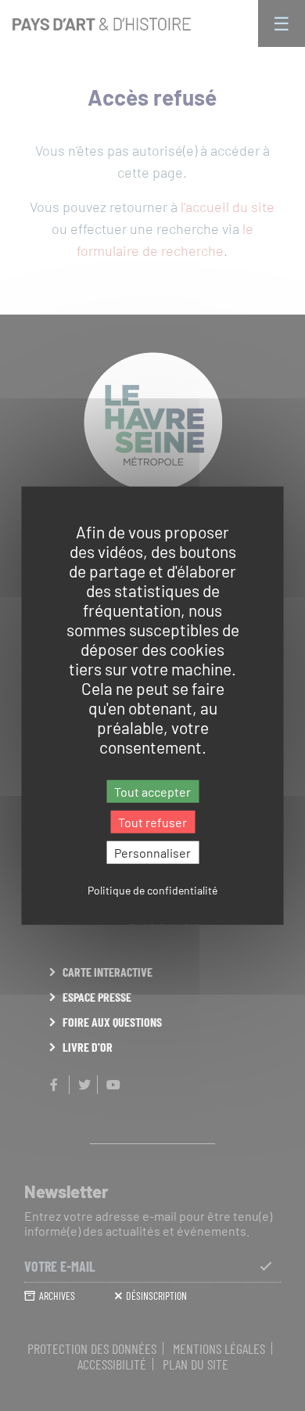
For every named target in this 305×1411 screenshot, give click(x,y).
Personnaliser (152, 852)
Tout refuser (152, 821)
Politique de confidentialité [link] (152, 890)
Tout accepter (152, 790)
